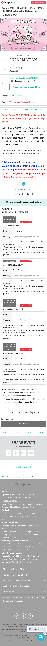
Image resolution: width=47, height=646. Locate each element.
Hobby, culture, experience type (21, 432)
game (10, 547)
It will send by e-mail (31, 453)
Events (4, 432)
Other (35, 498)
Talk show (19, 516)
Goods (33, 516)
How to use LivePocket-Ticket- (16, 575)
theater (11, 504)
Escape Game (27, 547)
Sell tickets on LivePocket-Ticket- (16, 580)
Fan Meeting (6, 513)
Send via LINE (23, 453)
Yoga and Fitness (8, 544)
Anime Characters (10, 522)
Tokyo (38, 78)
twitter (8, 453)
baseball (5, 532)
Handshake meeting (21, 513)
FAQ (4, 607)
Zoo (24, 544)
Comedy (5, 507)
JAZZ (4, 498)
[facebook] (23, 616)
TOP (2, 477)
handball (35, 535)
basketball (5, 538)
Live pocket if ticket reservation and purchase (8, 3)
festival (26, 556)
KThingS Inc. (17, 95)
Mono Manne (15, 507)
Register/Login (39, 2)
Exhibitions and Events (12, 553)
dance (25, 507)
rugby (21, 532)
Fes (29, 495)
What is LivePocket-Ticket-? (15, 569)
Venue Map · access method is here (27, 87)
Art (3, 562)
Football (13, 532)
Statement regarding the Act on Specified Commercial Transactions (23, 599)
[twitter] (16, 616)
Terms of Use (8, 591)
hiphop (35, 495)
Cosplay (20, 550)
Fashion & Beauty (8, 550)
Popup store (41, 432)
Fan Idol (5, 510)
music (4, 491)
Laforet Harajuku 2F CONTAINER (22, 78)
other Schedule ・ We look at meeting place (24, 109)
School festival (12, 562)
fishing (17, 547)
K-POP (10, 498)
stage (4, 504)
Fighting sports (15, 535)
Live (26, 516)
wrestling (38, 532)
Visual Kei (26, 498)
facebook (16, 453)
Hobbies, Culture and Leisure (15, 540)
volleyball (29, 532)
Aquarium (32, 544)
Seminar (23, 559)
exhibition (35, 513)
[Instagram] (30, 616)
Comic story (21, 504)
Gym (19, 544)
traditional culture (35, 504)
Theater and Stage (10, 501)
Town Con (13, 559)
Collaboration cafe (9, 525)
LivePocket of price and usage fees (18, 586)
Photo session (7, 516)
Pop (24, 495)
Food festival (33, 559)
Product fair (6, 556)
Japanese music (8, 495)
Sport (4, 528)
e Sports (26, 535)
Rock (18, 495)
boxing (4, 535)
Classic (18, 498)
